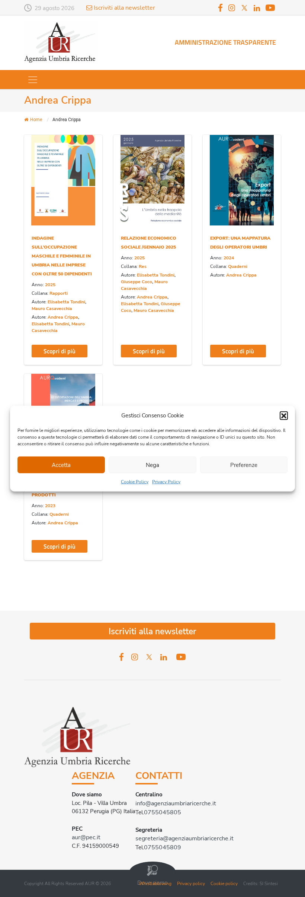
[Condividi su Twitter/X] (36, 166)
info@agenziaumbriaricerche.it (175, 803)
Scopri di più (60, 351)
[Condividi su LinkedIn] (36, 180)
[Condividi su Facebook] (36, 151)
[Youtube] (270, 7)
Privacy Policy (166, 482)
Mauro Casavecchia (52, 309)
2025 (50, 285)
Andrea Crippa (63, 317)
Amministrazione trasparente (225, 42)
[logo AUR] (61, 42)
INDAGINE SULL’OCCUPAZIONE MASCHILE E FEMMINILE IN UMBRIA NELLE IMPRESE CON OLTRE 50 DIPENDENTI (62, 256)
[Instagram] (231, 7)
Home (36, 119)
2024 (229, 258)
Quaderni (237, 266)
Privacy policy (191, 884)
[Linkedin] (257, 8)
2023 (50, 506)
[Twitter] (244, 7)
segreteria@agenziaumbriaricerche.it (184, 838)
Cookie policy (224, 884)
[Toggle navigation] (33, 80)
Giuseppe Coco (136, 282)
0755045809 (162, 847)
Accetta (61, 464)
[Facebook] (220, 7)
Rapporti (58, 293)
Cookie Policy (134, 482)
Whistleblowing (155, 884)
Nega (152, 464)
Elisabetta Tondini (66, 302)
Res (143, 266)
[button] (284, 415)
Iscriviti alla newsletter (123, 8)
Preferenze (243, 464)
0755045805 (162, 812)
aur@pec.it (86, 837)
